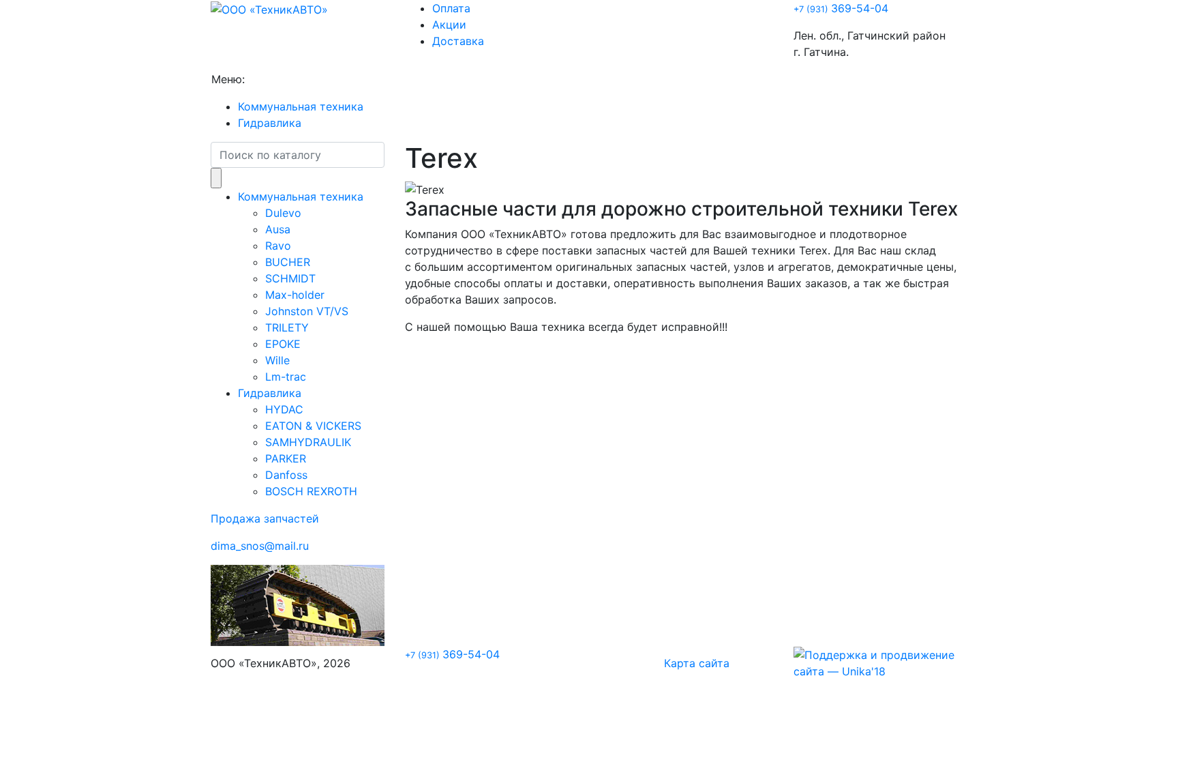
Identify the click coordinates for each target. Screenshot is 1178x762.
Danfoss (286, 475)
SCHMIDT (290, 278)
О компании (282, 79)
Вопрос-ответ (421, 79)
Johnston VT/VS (306, 311)
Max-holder (294, 295)
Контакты (579, 79)
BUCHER (287, 262)
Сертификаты (506, 79)
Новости (349, 79)
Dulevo (283, 213)
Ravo (278, 245)
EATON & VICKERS (313, 426)
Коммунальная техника (300, 106)
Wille (277, 360)
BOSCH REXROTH (311, 491)
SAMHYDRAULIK (308, 442)
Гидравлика (269, 123)
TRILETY (287, 327)
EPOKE (283, 344)
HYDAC (284, 409)
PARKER (285, 458)
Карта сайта (696, 663)
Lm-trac (285, 376)
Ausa (277, 229)
